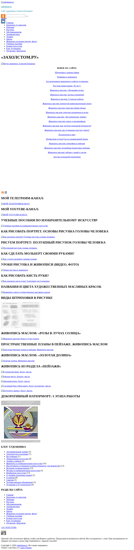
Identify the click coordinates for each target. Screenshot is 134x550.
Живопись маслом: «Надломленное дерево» (67, 117)
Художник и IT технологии (18, 485)
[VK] (3, 21)
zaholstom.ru (6, 6)
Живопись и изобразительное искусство (24, 463)
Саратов (10, 480)
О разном (10, 478)
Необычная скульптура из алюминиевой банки (67, 139)
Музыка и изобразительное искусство (23, 470)
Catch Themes (26, 548)
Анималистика (13, 34)
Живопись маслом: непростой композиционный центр (67, 103)
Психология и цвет (67, 135)
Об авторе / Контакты (16, 51)
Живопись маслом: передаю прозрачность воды (67, 112)
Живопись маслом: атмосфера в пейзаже (67, 143)
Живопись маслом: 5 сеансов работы (67, 99)
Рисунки (10, 30)
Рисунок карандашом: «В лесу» (67, 86)
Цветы (9, 39)
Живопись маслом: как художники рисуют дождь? (67, 130)
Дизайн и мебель (13, 461)
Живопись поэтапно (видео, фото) (21, 41)
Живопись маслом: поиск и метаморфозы (67, 121)
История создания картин (17, 468)
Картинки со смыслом (16, 25)
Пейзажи (10, 27)
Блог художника (13, 48)
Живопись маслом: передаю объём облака (67, 108)
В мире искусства (14, 46)
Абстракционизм (13, 32)
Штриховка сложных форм (67, 72)
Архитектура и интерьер (17, 454)
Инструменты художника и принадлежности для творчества (33, 466)
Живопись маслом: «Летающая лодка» (67, 90)
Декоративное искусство (17, 459)
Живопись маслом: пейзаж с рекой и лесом (67, 152)
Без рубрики (11, 456)
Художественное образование (19, 482)
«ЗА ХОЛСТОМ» (9, 527)
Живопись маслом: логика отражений (67, 95)
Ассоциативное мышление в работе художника (67, 81)
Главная (9, 23)
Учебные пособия (14, 44)
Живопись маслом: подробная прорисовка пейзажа (67, 148)
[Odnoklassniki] (3, 16)
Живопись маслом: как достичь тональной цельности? (67, 126)
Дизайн (9, 37)
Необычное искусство (16, 473)
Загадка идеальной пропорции (67, 157)
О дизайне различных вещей (19, 475)
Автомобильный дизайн (17, 452)
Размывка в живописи (67, 77)
